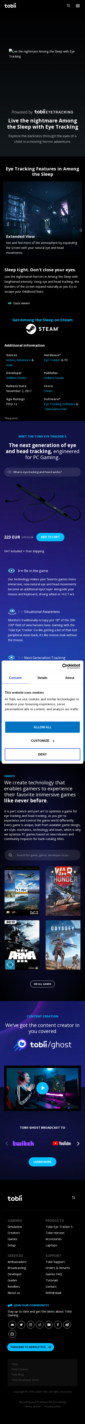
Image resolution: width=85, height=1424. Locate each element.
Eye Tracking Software (59, 404)
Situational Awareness (42, 611)
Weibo (67, 1325)
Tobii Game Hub (55, 409)
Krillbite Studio (16, 378)
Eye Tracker (52, 360)
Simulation (15, 1226)
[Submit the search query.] (11, 855)
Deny (42, 754)
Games (12, 1239)
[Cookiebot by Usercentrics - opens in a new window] (62, 666)
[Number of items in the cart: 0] (68, 5)
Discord (12, 1325)
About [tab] (69, 678)
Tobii (15, 1364)
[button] (42, 571)
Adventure (24, 360)
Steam (48, 391)
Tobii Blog (18, 1374)
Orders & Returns (58, 1268)
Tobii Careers (20, 1369)
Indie (9, 365)
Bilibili (12, 1334)
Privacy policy (53, 1406)
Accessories (54, 1239)
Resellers (14, 1286)
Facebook (58, 1325)
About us (14, 1293)
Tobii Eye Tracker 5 (59, 1226)
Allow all (43, 727)
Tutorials (52, 1280)
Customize (40, 740)
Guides (12, 1280)
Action (10, 360)
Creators (14, 1233)
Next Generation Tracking (44, 657)
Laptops (51, 1245)
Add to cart (50, 537)
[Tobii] (10, 5)
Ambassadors (17, 1261)
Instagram (30, 1325)
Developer (15, 1274)
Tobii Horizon (55, 1233)
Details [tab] (43, 678)
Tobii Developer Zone (25, 1379)
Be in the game (36, 570)
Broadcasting (17, 1268)
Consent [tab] (15, 678)
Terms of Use (32, 1406)
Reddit (40, 1325)
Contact (51, 1286)
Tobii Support (55, 1261)
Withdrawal (53, 1293)
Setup (12, 1245)
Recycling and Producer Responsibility (42, 1402)
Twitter (21, 1325)
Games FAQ (54, 1274)
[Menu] (77, 5)
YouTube (49, 1325)
